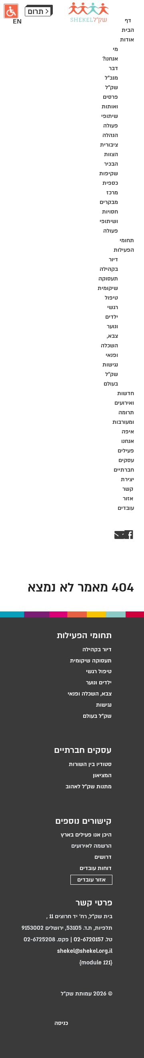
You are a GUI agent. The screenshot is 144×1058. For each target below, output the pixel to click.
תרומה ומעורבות (128, 417)
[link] (61, 764)
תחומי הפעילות (128, 245)
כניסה (61, 1023)
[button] (11, 11)
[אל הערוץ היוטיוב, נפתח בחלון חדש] (128, 534)
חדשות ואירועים (128, 398)
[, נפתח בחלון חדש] (124, 534)
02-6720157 (89, 939)
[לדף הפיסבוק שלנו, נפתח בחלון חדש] (132, 534)
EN (17, 21)
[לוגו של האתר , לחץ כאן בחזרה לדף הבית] (88, 12)
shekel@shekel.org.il (84, 951)
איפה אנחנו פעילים (126, 441)
